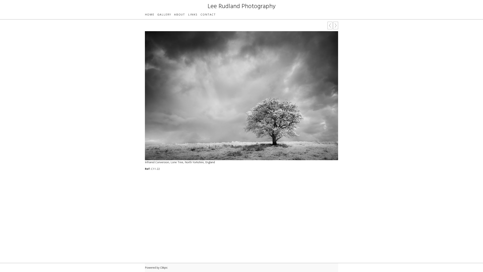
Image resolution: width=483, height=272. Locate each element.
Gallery (164, 14)
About (179, 14)
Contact (208, 14)
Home (149, 14)
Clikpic (164, 267)
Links (193, 14)
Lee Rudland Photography (242, 7)
